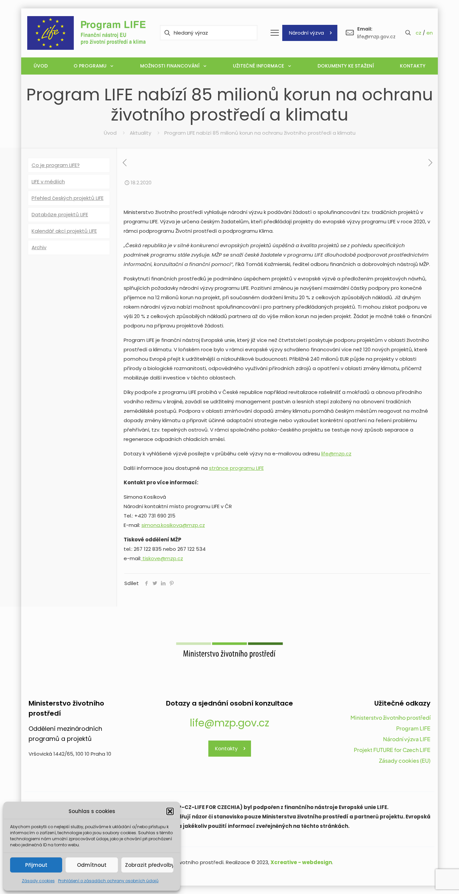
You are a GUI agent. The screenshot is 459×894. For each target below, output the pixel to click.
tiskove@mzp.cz (162, 558)
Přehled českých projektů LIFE (67, 198)
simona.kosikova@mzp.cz (173, 525)
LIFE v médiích (48, 181)
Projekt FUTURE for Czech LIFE (392, 749)
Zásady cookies (38, 881)
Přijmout (36, 864)
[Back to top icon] (427, 880)
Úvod (110, 132)
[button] (170, 811)
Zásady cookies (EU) (404, 760)
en (429, 32)
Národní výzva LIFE (406, 739)
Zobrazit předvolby (149, 864)
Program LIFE (413, 728)
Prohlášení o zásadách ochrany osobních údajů (108, 881)
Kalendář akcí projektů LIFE (64, 230)
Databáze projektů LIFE (60, 214)
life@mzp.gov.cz (229, 723)
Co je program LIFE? (56, 165)
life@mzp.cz (336, 453)
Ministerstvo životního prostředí (390, 717)
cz (418, 32)
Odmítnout (92, 864)
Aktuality (140, 132)
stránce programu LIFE (236, 468)
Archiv (39, 247)
